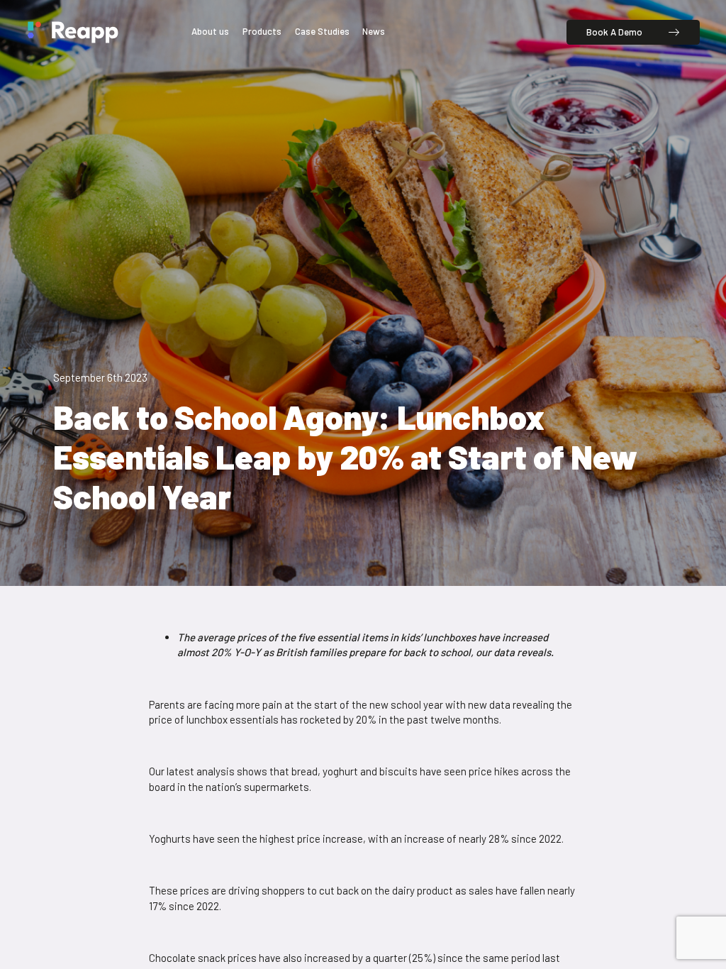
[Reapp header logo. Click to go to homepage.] (72, 32)
